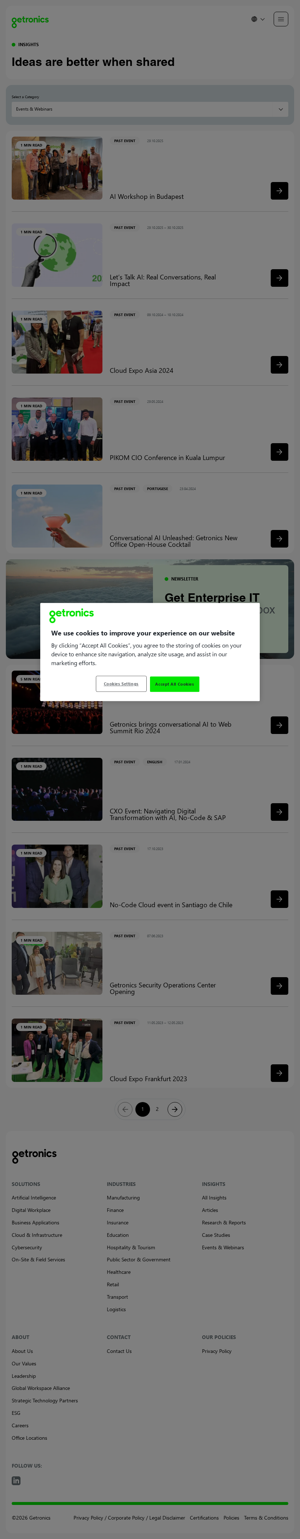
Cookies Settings (121, 683)
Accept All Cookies (174, 684)
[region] (150, 652)
